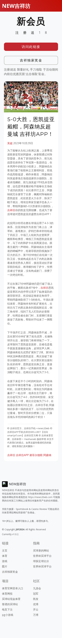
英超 (10, 143)
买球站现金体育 (11, 599)
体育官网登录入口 (12, 588)
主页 (4, 550)
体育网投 (7, 593)
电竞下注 (7, 609)
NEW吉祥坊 (16, 5)
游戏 (4, 561)
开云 (35, 609)
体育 (4, 556)
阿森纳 (47, 455)
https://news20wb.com (40, 497)
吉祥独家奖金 (31, 60)
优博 (35, 604)
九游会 (37, 588)
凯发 (35, 599)
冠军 (35, 593)
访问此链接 (31, 46)
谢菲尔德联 (36, 455)
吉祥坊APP (22, 455)
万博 (35, 615)
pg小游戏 (7, 615)
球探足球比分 (41, 561)
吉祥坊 (11, 210)
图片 (4, 566)
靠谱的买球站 (10, 604)
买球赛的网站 (41, 550)
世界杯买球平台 (42, 556)
